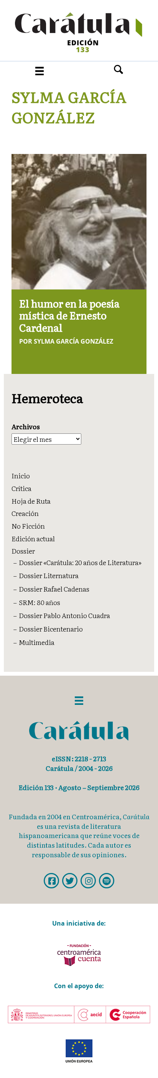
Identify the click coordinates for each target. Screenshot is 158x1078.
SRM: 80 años (39, 602)
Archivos (26, 426)
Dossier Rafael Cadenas (54, 589)
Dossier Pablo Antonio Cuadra (64, 615)
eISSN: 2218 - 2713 (79, 758)
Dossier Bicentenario (51, 628)
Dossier (23, 551)
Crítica (21, 488)
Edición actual (33, 538)
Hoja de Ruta (31, 501)
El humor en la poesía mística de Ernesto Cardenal (69, 315)
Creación (25, 513)
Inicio (21, 475)
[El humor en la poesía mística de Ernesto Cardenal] (79, 220)
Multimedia (36, 642)
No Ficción (28, 526)
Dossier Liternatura (49, 575)
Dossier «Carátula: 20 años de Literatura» (80, 562)
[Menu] (39, 70)
